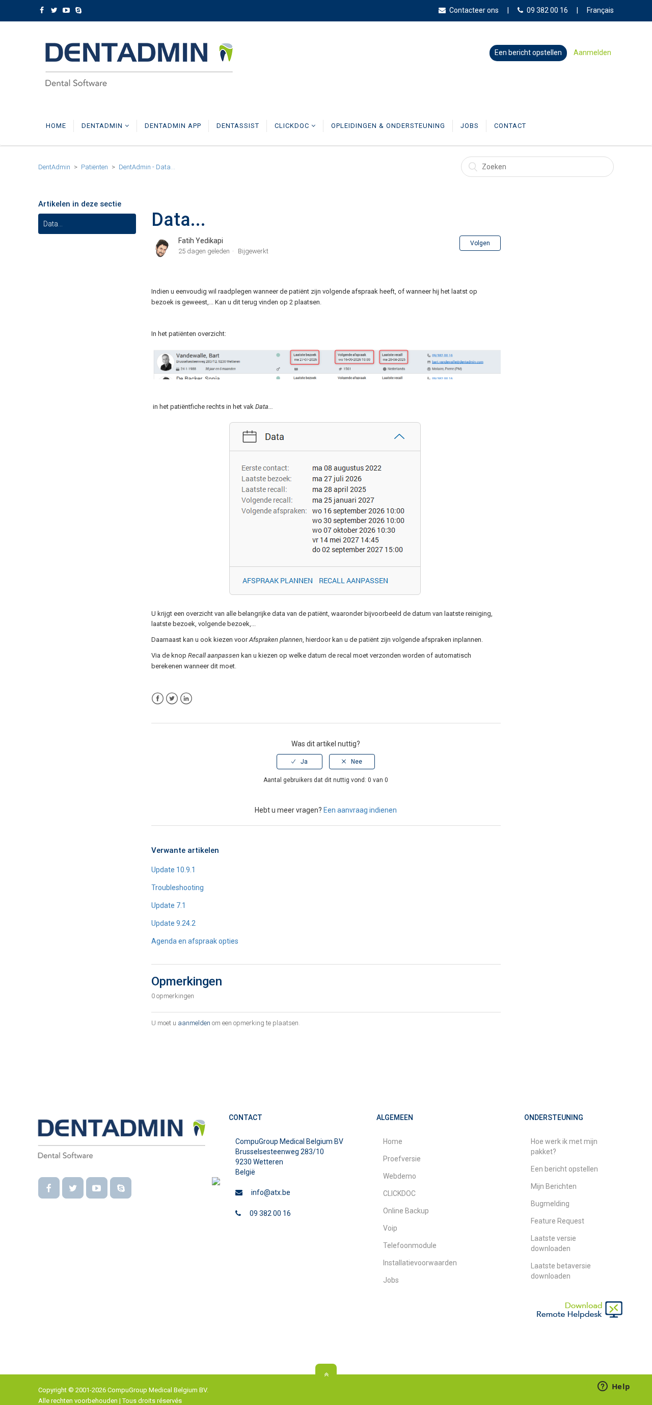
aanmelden (194, 1023)
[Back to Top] (326, 1374)
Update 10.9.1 (173, 870)
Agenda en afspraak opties (194, 941)
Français (600, 10)
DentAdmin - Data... (147, 167)
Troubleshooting (177, 887)
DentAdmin (103, 125)
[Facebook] (49, 1188)
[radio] (299, 761)
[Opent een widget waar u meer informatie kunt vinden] (614, 1387)
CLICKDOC (293, 125)
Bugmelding (550, 1204)
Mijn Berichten (554, 1186)
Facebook (157, 698)
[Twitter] (73, 1188)
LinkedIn (186, 698)
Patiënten (94, 167)
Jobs (469, 125)
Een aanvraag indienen (360, 810)
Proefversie (402, 1159)
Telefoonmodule (410, 1245)
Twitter (172, 698)
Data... (53, 224)
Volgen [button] (480, 243)
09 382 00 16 (547, 10)
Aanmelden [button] (592, 52)
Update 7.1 (168, 905)
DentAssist (237, 125)
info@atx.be (270, 1192)
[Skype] (120, 1188)
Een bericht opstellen (528, 52)
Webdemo (399, 1176)
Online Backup (406, 1211)
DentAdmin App (173, 125)
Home (56, 125)
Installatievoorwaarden (420, 1263)
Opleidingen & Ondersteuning (388, 125)
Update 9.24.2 (173, 923)
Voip (390, 1228)
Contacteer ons (474, 10)
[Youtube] (96, 1188)
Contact (510, 125)
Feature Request (557, 1221)
